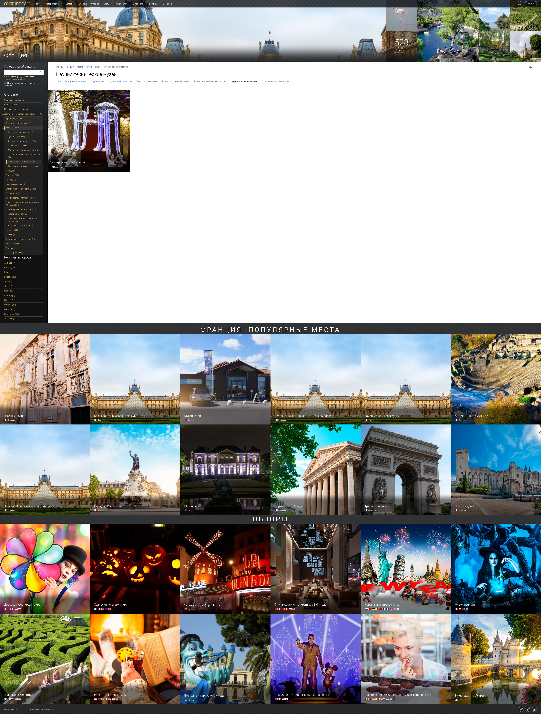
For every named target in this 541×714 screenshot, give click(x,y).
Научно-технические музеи (244, 81)
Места (80, 67)
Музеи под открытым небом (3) (23, 150)
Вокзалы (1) (12, 230)
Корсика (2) (10, 277)
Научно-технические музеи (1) (23, 161)
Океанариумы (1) (14, 252)
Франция (70, 67)
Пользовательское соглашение (41, 709)
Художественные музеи (120, 81)
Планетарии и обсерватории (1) (21, 209)
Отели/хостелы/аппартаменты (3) (22, 198)
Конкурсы (152, 4)
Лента (38, 4)
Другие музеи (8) (16, 136)
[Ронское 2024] (525, 30)
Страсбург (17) (11, 314)
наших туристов (401, 48)
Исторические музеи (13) (21, 132)
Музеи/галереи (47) (15, 127)
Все (59, 81)
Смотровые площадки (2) (18, 123)
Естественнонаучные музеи (275, 81)
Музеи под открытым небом (176, 81)
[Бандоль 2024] (494, 30)
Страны (95, 4)
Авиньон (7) (9, 263)
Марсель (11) (10, 291)
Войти (531, 3)
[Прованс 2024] (494, 61)
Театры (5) (11, 180)
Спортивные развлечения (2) (20, 239)
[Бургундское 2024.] (525, 61)
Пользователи (121, 4)
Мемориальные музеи (147, 81)
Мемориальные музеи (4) (20, 145)
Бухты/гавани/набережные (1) (21, 189)
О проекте (138, 4)
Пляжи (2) (10, 234)
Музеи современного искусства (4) (24, 156)
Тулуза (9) (9, 318)
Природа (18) (12, 175)
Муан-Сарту (9, 295)
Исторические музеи (76, 81)
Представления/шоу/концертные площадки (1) (22, 203)
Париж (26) (9, 309)
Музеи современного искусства (210, 81)
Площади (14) (12, 171)
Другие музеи (97, 81)
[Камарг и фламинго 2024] (401, 30)
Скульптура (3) (13, 193)
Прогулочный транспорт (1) (19, 225)
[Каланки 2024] (448, 61)
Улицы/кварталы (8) (15, 184)
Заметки (70, 4)
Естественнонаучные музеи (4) (23, 166)
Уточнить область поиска (15, 79)
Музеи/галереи (93, 67)
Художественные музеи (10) (22, 141)
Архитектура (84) (14, 118)
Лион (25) (9, 286)
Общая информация (14, 100)
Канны (7, 272)
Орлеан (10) (10, 304)
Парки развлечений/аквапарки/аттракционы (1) (21, 219)
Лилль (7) (8, 281)
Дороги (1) (11, 248)
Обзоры (83, 4)
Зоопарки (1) (12, 243)
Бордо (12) (9, 267)
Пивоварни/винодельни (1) (19, 214)
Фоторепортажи (53, 4)
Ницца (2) (8, 300)
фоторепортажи (402, 53)
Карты (106, 4)
